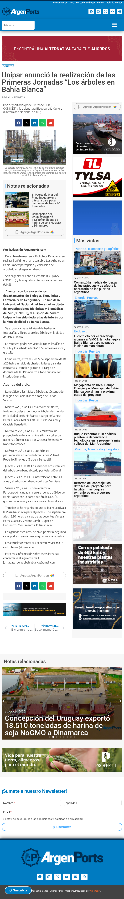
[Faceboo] (91, 11)
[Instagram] (98, 11)
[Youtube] (112, 11)
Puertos (80, 249)
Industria (8, 66)
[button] (18, 122)
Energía (80, 298)
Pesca (93, 400)
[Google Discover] (119, 11)
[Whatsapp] (84, 877)
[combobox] (18, 25)
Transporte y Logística (103, 249)
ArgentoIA (95, 890)
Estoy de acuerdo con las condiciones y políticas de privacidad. (44, 819)
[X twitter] (105, 11)
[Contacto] (75, 877)
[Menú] (115, 25)
